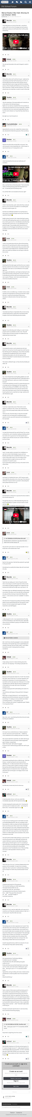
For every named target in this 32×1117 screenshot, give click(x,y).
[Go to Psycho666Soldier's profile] (4, 125)
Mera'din (5, 16)
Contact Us (19, 1112)
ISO (8, 54)
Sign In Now (16, 1086)
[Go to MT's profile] (4, 157)
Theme (12, 1112)
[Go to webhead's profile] (4, 795)
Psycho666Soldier (12, 124)
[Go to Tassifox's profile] (4, 98)
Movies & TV (18, 16)
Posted (11, 22)
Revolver (9, 139)
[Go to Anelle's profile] (4, 239)
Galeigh (9, 59)
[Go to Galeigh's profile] (4, 60)
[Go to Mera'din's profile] (4, 21)
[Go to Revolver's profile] (4, 140)
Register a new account (16, 1078)
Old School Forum (8, 6)
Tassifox (9, 97)
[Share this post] (28, 22)
